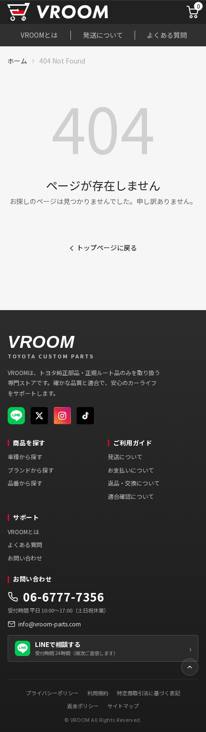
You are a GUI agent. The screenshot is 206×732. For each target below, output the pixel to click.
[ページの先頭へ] (189, 667)
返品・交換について (134, 483)
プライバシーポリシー (52, 693)
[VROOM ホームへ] (79, 12)
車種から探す (25, 456)
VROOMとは (39, 35)
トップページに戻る (107, 247)
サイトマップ (123, 706)
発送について (103, 35)
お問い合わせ (25, 558)
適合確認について (131, 496)
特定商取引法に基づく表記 (148, 693)
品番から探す (25, 483)
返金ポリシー (83, 706)
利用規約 (97, 693)
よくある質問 (167, 35)
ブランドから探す (31, 470)
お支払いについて (131, 470)
